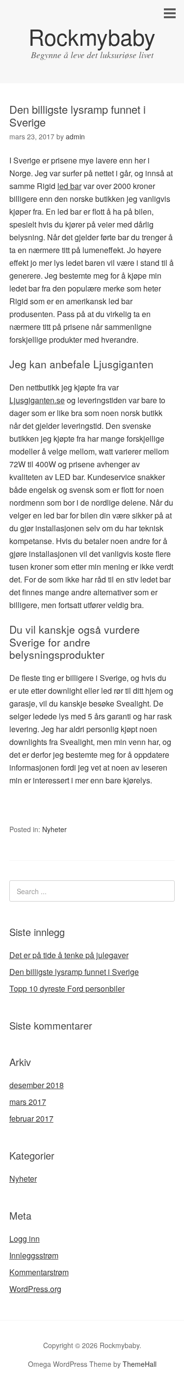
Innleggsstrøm (33, 1255)
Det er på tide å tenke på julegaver (69, 955)
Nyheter (54, 829)
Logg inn (24, 1238)
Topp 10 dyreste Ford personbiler (67, 988)
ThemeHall (140, 1364)
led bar (69, 186)
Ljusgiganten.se (37, 400)
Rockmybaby (92, 36)
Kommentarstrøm (39, 1272)
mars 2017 (27, 1101)
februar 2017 (31, 1118)
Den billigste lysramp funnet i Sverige (74, 971)
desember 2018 (36, 1085)
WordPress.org (35, 1288)
